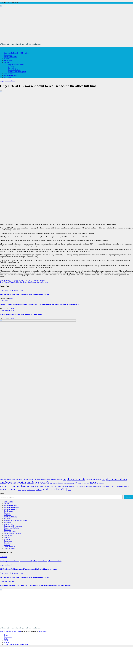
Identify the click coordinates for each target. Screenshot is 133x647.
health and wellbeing (69, 483)
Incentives (7, 58)
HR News (7, 77)
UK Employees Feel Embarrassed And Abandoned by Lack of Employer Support (28, 569)
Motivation (7, 530)
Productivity (12, 68)
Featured (12, 81)
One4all (81, 486)
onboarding (73, 486)
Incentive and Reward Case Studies (15, 520)
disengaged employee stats (43, 479)
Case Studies (8, 73)
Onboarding (8, 535)
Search (2, 494)
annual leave (3, 479)
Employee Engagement (16, 64)
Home (6, 635)
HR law (84, 483)
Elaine (11, 298)
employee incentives (114, 479)
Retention (7, 543)
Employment (4, 81)
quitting (103, 486)
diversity (53, 479)
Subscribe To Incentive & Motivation (16, 53)
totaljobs (24, 490)
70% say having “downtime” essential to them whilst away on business (24, 294)
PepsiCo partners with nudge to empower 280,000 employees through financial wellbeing (31, 561)
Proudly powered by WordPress (10, 631)
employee (59, 479)
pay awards (89, 486)
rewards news (8, 489)
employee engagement (93, 479)
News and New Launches (12, 533)
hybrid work (100, 483)
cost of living (15, 479)
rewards (126, 486)
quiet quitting (97, 486)
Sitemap (6, 642)
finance (55, 483)
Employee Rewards (10, 57)
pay (84, 486)
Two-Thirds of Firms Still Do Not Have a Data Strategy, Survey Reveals (24, 282)
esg (51, 483)
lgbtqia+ (41, 486)
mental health (57, 486)
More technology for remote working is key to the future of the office (22, 280)
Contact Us (8, 55)
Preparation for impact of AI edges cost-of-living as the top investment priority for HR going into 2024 (35, 585)
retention (119, 486)
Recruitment (8, 60)
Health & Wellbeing (14, 70)
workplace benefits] (54, 489)
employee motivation (13, 482)
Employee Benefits (10, 75)
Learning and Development (17, 72)
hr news (91, 482)
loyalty (51, 486)
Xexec (69, 490)
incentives (34, 486)
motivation (65, 486)
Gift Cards (11, 66)
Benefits (9, 479)
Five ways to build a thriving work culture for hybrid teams (21, 314)
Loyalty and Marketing (11, 528)
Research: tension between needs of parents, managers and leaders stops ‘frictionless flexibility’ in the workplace (39, 304)
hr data (79, 483)
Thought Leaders (9, 547)
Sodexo (19, 490)
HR (76, 483)
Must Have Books (10, 532)
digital (21, 479)
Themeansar (43, 631)
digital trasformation (30, 479)
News (6, 640)
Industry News (9, 524)
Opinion (7, 537)
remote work (111, 486)
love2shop (46, 486)
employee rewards (38, 482)
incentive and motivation (15, 486)
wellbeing (39, 490)
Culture (6, 62)
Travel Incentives (9, 548)
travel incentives (31, 490)
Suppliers (7, 545)
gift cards (60, 483)
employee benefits (74, 479)
